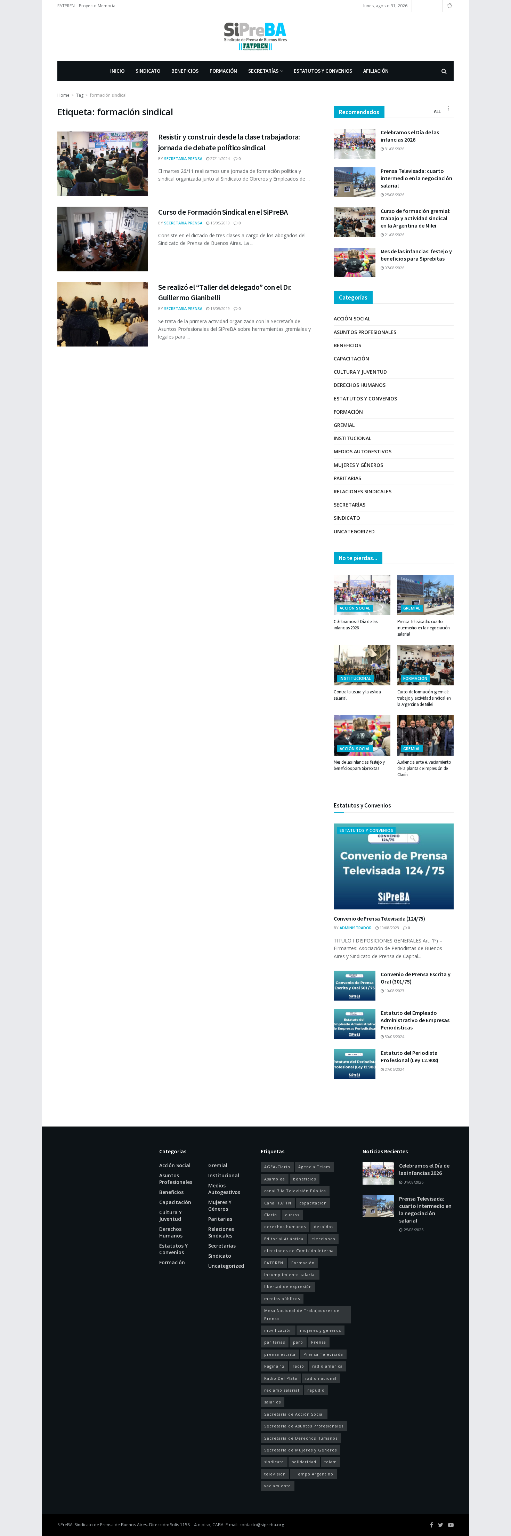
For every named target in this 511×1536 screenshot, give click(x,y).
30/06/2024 (394, 1036)
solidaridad (304, 1461)
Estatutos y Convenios (323, 70)
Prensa (318, 1342)
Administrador (356, 927)
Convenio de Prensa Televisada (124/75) (379, 918)
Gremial (344, 425)
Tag (79, 95)
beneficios (304, 1178)
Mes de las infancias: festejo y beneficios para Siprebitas (416, 255)
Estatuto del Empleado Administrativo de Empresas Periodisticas (415, 1020)
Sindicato (148, 70)
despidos (323, 1226)
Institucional (352, 438)
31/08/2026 (394, 148)
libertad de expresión (288, 1286)
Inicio (117, 70)
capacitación (313, 1202)
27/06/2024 (394, 1069)
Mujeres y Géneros (358, 465)
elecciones (323, 1238)
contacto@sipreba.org (262, 1525)
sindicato (274, 1461)
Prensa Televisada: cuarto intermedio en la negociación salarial (416, 178)
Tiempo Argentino (313, 1474)
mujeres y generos (320, 1330)
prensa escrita (279, 1354)
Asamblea (274, 1178)
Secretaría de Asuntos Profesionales (303, 1425)
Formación (223, 70)
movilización (278, 1330)
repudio (316, 1390)
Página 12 (274, 1366)
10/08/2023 (389, 927)
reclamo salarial (281, 1390)
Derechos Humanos (360, 385)
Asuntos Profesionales (365, 332)
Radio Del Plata (280, 1378)
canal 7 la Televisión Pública (295, 1190)
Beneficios (184, 70)
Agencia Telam (314, 1166)
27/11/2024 (219, 158)
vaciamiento (277, 1485)
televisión (275, 1474)
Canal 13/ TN (277, 1202)
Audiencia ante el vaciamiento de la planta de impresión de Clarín (424, 768)
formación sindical (108, 95)
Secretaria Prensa (183, 158)
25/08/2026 (394, 194)
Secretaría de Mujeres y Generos (300, 1450)
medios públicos (282, 1298)
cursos (292, 1214)
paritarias (274, 1342)
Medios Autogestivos (362, 451)
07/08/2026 (394, 267)
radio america (327, 1366)
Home (63, 95)
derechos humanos (285, 1226)
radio (298, 1366)
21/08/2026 (394, 234)
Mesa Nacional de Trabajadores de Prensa (302, 1314)
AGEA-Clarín (277, 1166)
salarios (272, 1401)
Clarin (270, 1214)
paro (298, 1342)
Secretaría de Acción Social (294, 1414)
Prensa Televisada (323, 1354)
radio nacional (320, 1378)
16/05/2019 (219, 308)
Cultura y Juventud (360, 371)
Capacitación (351, 358)
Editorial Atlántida (283, 1238)
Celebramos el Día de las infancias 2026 (410, 136)
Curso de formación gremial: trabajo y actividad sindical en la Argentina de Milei (416, 218)
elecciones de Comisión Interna (299, 1250)
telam (330, 1461)
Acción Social (352, 318)
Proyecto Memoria (97, 6)
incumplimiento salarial (290, 1274)
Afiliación (376, 70)
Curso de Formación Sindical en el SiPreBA (223, 212)
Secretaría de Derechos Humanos (301, 1438)
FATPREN (66, 6)
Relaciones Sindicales (362, 491)
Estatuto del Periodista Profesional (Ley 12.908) (409, 1056)
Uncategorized (354, 531)
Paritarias (347, 478)
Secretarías (263, 70)
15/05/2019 (219, 222)
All (437, 111)
